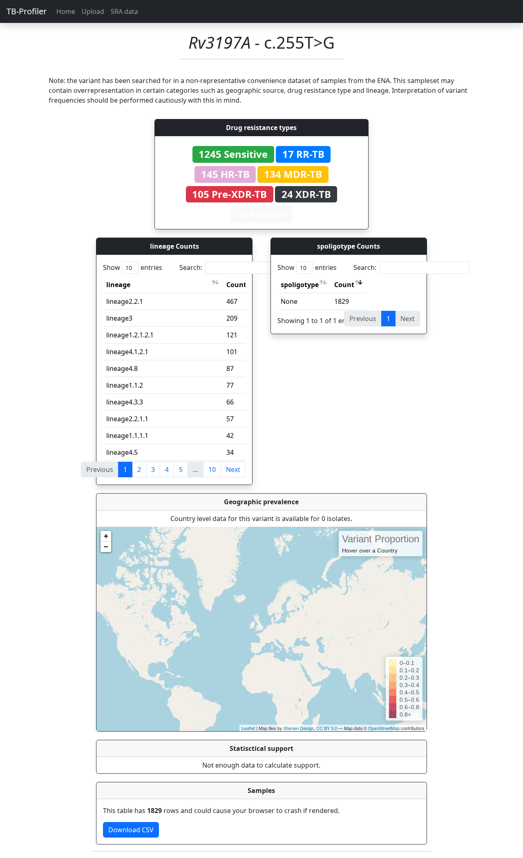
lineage (118, 284)
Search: (190, 267)
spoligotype (300, 284)
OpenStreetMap (384, 728)
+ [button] (106, 536)
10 (212, 469)
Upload (93, 11)
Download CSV (131, 829)
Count (236, 284)
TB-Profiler (27, 11)
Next (233, 469)
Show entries (132, 267)
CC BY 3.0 (326, 728)
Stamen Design (299, 728)
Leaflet (248, 728)
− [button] (106, 546)
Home (65, 11)
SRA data (124, 11)
